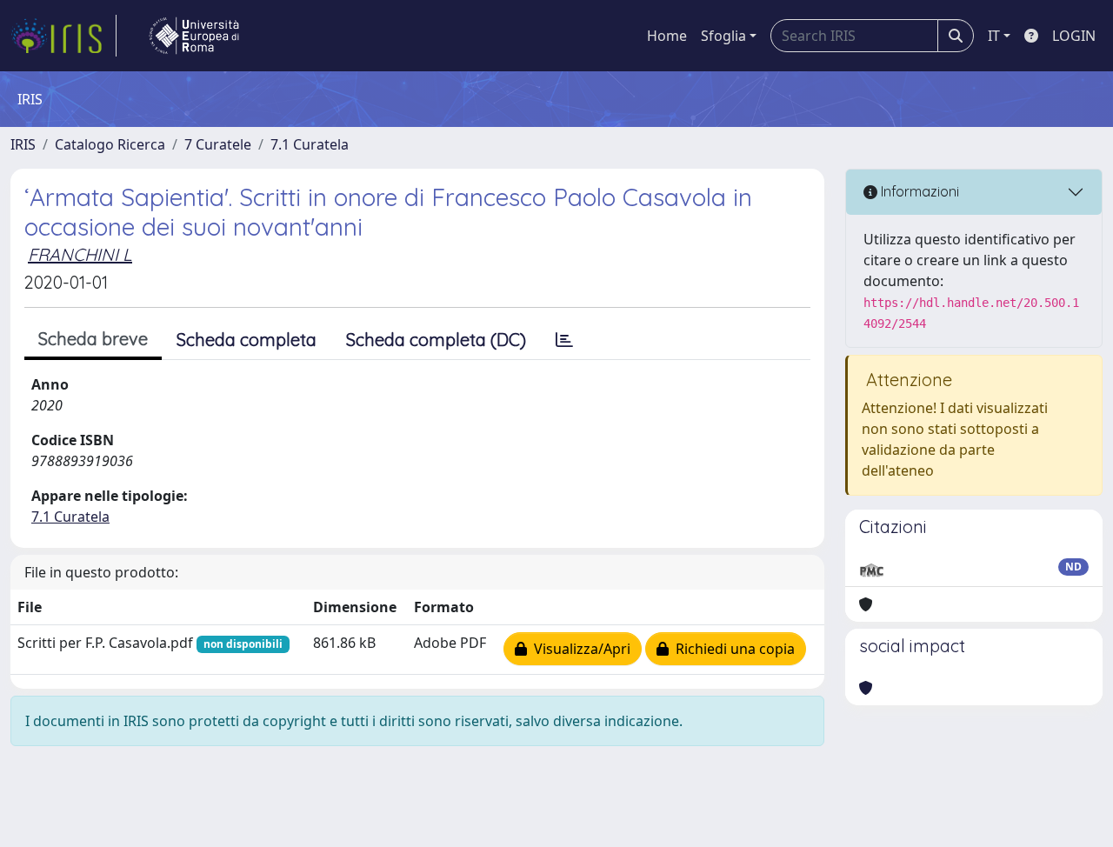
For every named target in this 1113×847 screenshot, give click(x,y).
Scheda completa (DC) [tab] (436, 339)
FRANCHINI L (80, 254)
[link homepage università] (193, 35)
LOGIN (1074, 35)
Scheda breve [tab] (93, 339)
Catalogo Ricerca (110, 144)
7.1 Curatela (309, 144)
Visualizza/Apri (578, 648)
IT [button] (994, 35)
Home (667, 35)
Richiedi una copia (732, 648)
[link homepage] (63, 36)
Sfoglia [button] (723, 35)
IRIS (23, 144)
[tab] (564, 340)
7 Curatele (217, 144)
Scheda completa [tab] (247, 339)
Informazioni (918, 191)
